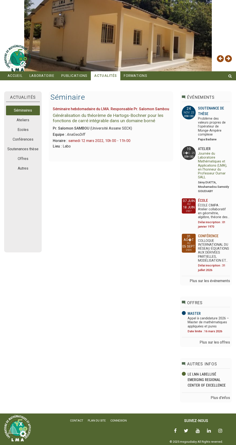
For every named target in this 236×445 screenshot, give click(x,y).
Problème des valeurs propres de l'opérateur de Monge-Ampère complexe (212, 126)
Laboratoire (42, 76)
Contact (76, 420)
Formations (135, 76)
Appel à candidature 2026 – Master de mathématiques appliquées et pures (208, 322)
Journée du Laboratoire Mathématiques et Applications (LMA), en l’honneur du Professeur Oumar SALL (212, 165)
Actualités (105, 76)
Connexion (118, 420)
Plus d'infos (220, 398)
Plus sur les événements (210, 281)
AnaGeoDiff (76, 134)
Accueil (15, 76)
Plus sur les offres (215, 342)
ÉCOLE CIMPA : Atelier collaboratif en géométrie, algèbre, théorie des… (214, 211)
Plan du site (97, 420)
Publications (74, 76)
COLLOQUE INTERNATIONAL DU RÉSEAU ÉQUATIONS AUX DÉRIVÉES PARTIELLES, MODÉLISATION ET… (213, 251)
